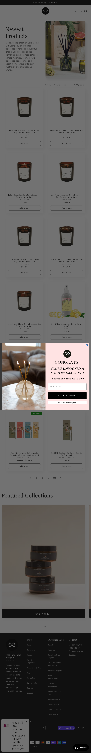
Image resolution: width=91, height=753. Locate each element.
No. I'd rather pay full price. (67, 403)
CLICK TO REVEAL (67, 395)
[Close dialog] (87, 345)
